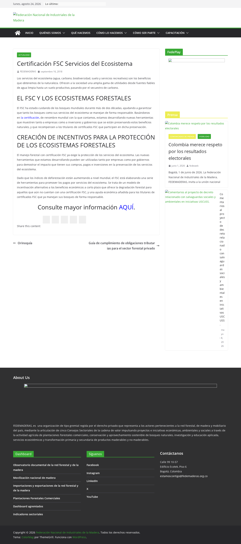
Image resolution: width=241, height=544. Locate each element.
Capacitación (175, 33)
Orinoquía (25, 243)
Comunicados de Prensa (182, 136)
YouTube (92, 497)
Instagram (93, 473)
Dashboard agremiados (28, 506)
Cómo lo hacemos (109, 33)
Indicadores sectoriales (28, 514)
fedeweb (193, 165)
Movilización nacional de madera (34, 478)
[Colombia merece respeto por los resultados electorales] (196, 125)
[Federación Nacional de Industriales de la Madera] (17, 32)
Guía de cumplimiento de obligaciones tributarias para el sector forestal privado (122, 246)
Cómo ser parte (144, 33)
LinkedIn (92, 481)
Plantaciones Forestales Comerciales (36, 498)
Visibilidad (204, 136)
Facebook (93, 465)
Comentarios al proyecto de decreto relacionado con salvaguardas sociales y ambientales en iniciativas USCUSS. (222, 259)
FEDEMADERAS (28, 71)
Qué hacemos (80, 33)
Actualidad (24, 55)
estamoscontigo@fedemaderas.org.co (183, 476)
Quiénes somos (50, 33)
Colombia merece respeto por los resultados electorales (195, 151)
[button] (63, 33)
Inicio (29, 33)
